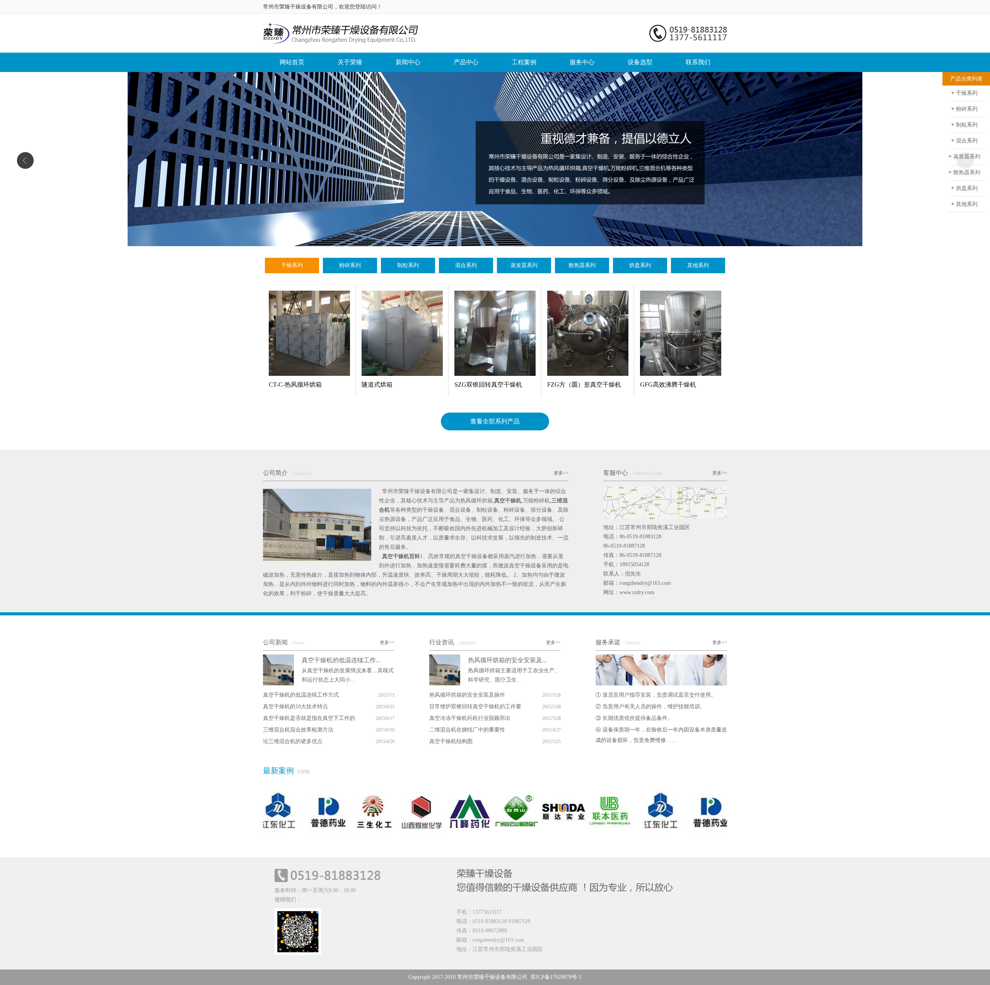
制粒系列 (408, 265)
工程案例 (524, 62)
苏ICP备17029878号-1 (556, 977)
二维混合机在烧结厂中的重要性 (467, 730)
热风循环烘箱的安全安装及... (507, 660)
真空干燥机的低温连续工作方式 (301, 695)
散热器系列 (582, 265)
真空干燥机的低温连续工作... (341, 660)
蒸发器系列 (524, 265)
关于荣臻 (350, 62)
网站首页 (292, 62)
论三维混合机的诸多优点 (293, 741)
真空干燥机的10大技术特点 (295, 706)
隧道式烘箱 (377, 384)
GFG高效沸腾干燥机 (668, 384)
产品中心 (466, 62)
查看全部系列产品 (495, 421)
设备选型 (640, 62)
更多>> (561, 473)
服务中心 (582, 62)
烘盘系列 (640, 265)
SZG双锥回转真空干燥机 (488, 384)
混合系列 (466, 265)
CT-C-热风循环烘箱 (295, 384)
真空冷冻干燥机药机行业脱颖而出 (469, 718)
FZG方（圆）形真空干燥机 (584, 384)
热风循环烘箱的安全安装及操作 (467, 695)
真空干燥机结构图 (451, 741)
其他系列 (698, 265)
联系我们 (698, 62)
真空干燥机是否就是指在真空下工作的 (309, 718)
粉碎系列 (350, 265)
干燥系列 (292, 265)
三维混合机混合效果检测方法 (298, 730)
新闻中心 (408, 62)
